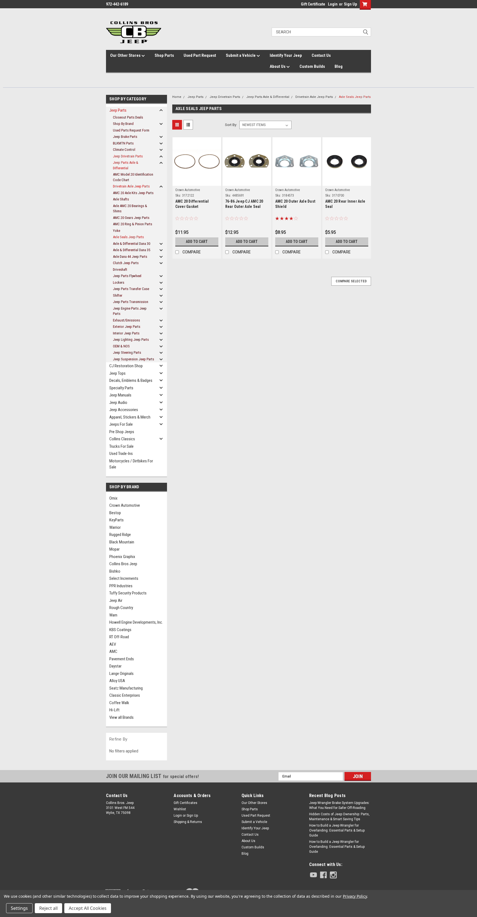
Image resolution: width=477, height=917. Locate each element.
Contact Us (321, 55)
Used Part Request (200, 55)
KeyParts (116, 520)
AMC (113, 651)
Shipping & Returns (188, 822)
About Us (278, 66)
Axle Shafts (121, 199)
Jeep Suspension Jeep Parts (133, 359)
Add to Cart (197, 241)
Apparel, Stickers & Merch (129, 417)
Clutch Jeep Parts (126, 263)
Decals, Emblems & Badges (130, 380)
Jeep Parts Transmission (130, 302)
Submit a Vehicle (241, 55)
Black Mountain (121, 542)
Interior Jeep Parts (126, 333)
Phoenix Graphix (122, 556)
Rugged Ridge (120, 534)
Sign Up (350, 4)
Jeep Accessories (123, 409)
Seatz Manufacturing (126, 688)
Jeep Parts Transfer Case (131, 289)
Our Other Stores (125, 55)
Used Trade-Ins (121, 453)
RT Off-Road (119, 636)
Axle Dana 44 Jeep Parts (130, 256)
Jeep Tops (117, 373)
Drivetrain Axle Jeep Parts (131, 186)
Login (333, 4)
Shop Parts (164, 55)
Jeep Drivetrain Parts (128, 156)
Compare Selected (351, 281)
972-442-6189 (117, 4)
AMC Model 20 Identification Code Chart (133, 177)
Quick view (197, 176)
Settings (19, 908)
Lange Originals (121, 673)
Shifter (117, 295)
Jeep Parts (117, 110)
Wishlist (180, 809)
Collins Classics (122, 438)
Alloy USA (117, 680)
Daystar (115, 666)
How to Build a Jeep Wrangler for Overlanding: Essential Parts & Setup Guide (337, 830)
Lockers (118, 282)
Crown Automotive (124, 505)
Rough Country (121, 607)
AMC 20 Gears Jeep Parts (131, 218)
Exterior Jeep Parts (126, 327)
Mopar (114, 549)
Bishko (114, 571)
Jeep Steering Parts (127, 352)
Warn (113, 615)
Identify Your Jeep (286, 55)
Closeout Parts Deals (128, 117)
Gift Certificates (185, 803)
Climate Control (124, 150)
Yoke (116, 231)
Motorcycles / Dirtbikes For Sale (131, 464)
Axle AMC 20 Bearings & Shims (130, 208)
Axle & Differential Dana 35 (131, 250)
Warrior (115, 527)
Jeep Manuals (120, 395)
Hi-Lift (114, 709)
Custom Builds (312, 66)
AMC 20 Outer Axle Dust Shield (295, 204)
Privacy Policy (355, 896)
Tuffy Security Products (128, 593)
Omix (113, 498)
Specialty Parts (121, 387)
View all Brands (121, 717)
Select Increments (123, 578)
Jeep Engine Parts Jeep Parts (130, 311)
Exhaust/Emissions (126, 320)
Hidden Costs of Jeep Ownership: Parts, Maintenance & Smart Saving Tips (339, 816)
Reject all (48, 908)
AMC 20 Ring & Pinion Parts (132, 224)
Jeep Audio (118, 402)
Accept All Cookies (88, 908)
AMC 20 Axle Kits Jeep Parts (133, 193)
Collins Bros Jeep (123, 563)
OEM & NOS (121, 346)
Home (176, 97)
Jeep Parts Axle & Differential (125, 165)
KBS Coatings (120, 629)
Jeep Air (115, 600)
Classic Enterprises (124, 695)
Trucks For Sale (121, 446)
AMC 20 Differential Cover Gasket (192, 204)
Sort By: (231, 125)
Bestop (115, 512)
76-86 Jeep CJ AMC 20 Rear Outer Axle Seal (244, 204)
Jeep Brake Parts (125, 137)
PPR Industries (120, 585)
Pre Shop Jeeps (121, 431)
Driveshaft (120, 269)
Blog (339, 66)
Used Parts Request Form (131, 130)
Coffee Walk (119, 702)
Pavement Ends (121, 658)
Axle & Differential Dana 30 (131, 244)
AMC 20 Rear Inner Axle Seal (345, 204)
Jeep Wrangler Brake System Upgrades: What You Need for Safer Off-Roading (339, 805)
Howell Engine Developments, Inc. (136, 622)
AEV (112, 644)
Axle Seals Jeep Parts (128, 237)
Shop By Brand (123, 124)
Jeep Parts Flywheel (127, 276)
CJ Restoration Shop (126, 365)
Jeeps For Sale (121, 424)
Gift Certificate (313, 4)
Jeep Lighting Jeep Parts (131, 339)
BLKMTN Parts (123, 143)
